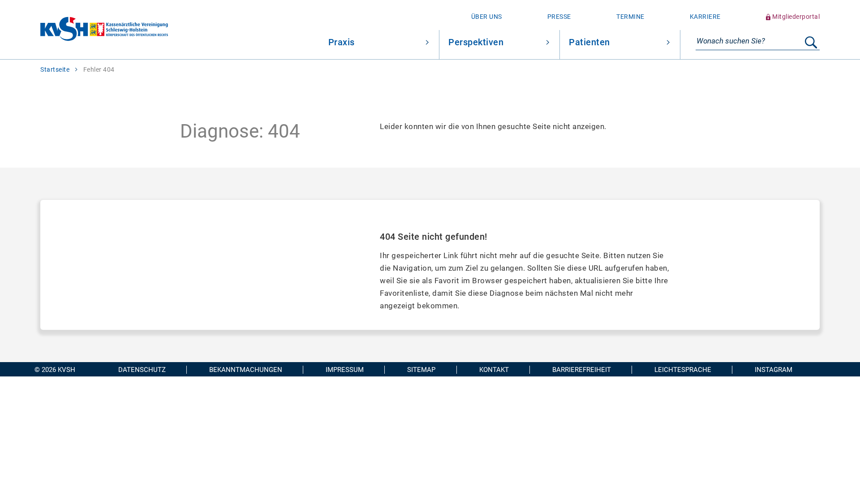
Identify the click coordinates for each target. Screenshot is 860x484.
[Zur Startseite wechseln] (84, 30)
